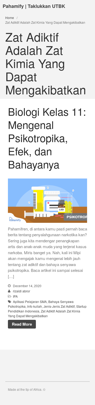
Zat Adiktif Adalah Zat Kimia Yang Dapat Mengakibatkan (44, 313)
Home (9, 17)
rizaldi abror (21, 291)
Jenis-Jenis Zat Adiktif (59, 306)
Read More (22, 324)
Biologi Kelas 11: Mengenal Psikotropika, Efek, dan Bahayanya (47, 137)
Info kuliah (34, 306)
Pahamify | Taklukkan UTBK (34, 6)
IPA (15, 296)
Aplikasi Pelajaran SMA (30, 301)
